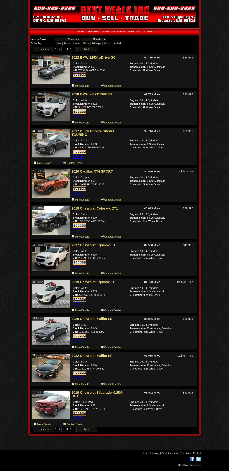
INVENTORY (94, 32)
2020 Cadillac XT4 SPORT (92, 171)
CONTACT (149, 32)
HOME (81, 32)
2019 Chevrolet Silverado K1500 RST (97, 394)
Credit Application (170, 453)
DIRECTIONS (134, 32)
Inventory (155, 453)
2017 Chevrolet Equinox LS (93, 245)
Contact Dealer (112, 86)
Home (145, 453)
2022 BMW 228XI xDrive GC (94, 57)
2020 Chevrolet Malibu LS (92, 319)
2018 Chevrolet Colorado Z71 (95, 208)
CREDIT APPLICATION (114, 32)
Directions (186, 453)
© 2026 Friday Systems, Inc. (189, 465)
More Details (81, 86)
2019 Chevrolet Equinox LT (93, 282)
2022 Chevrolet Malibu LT (92, 355)
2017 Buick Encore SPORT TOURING (93, 133)
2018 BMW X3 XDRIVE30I (92, 94)
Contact (197, 453)
